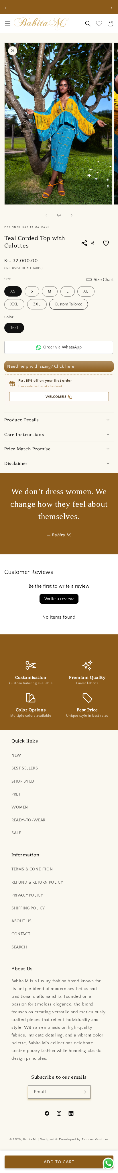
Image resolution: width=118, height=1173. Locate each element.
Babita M (29, 1139)
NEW (16, 755)
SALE (16, 833)
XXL (14, 304)
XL (85, 291)
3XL (37, 304)
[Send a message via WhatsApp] (108, 1163)
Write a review (59, 598)
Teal (14, 328)
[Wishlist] (99, 23)
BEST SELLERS (24, 768)
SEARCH (19, 947)
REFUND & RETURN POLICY (37, 882)
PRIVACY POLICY (27, 895)
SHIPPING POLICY (28, 908)
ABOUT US (21, 921)
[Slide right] (71, 215)
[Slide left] (46, 215)
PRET (15, 794)
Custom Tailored (68, 304)
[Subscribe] (84, 1092)
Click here (64, 366)
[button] (7, 23)
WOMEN (19, 807)
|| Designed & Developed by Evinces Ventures (73, 1139)
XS (13, 291)
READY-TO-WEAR (28, 820)
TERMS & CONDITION (32, 869)
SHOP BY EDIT (24, 781)
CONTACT (20, 934)
